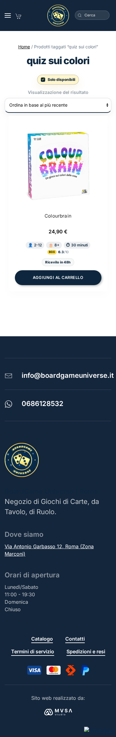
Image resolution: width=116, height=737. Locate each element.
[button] (8, 15)
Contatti (75, 639)
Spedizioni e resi (86, 651)
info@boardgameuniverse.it (68, 375)
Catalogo (42, 639)
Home (24, 46)
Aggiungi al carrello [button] (58, 277)
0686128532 (42, 403)
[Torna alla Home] (58, 15)
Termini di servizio (32, 651)
